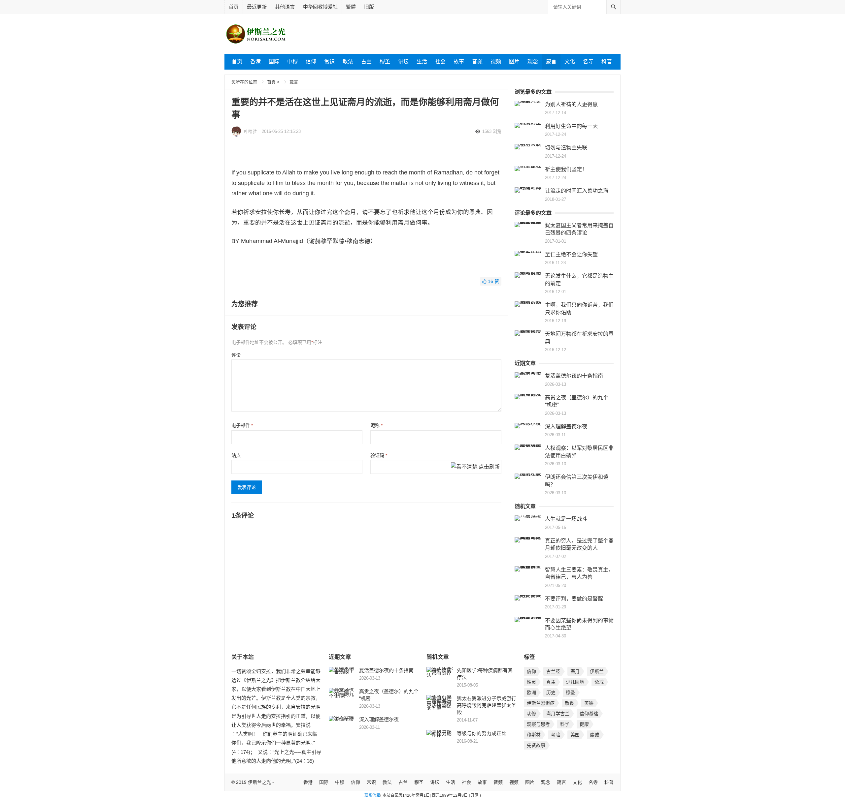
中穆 (292, 61)
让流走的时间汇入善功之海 (576, 191)
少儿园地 (575, 682)
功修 (531, 713)
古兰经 (553, 671)
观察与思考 (538, 724)
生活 (422, 61)
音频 (477, 61)
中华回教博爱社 (320, 7)
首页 (234, 7)
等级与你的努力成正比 (481, 733)
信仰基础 (589, 713)
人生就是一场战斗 (566, 519)
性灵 (531, 682)
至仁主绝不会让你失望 (571, 254)
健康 (584, 724)
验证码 (378, 455)
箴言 (551, 61)
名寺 (588, 61)
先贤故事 (536, 745)
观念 (532, 61)
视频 (495, 61)
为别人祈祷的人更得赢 (571, 104)
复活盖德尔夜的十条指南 (574, 376)
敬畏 (569, 703)
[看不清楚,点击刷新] (475, 467)
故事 (459, 61)
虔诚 (594, 734)
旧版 (369, 7)
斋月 (575, 671)
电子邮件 (242, 425)
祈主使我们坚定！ (566, 169)
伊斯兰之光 (259, 782)
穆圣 (385, 61)
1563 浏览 (491, 131)
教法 (348, 61)
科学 (564, 724)
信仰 (311, 61)
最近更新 (257, 7)
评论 (236, 354)
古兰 (366, 61)
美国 (575, 734)
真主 (551, 682)
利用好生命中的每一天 (571, 126)
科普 (606, 61)
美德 (588, 703)
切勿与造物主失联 (566, 147)
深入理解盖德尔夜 (566, 426)
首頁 (271, 81)
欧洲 (531, 692)
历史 (551, 692)
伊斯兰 (597, 671)
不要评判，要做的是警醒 (574, 598)
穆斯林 (534, 734)
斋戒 (599, 682)
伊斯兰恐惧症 (541, 703)
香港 (255, 61)
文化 (569, 61)
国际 (274, 61)
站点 (236, 455)
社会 (440, 61)
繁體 (351, 7)
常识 (329, 61)
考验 (555, 734)
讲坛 (403, 61)
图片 (514, 61)
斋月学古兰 (557, 713)
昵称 (376, 425)
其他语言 (285, 7)
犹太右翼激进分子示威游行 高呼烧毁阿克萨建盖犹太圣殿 (489, 705)
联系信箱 (372, 795)
